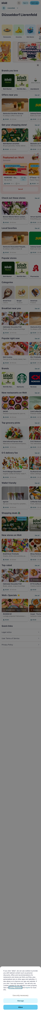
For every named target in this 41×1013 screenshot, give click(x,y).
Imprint (27, 987)
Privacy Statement (15, 987)
